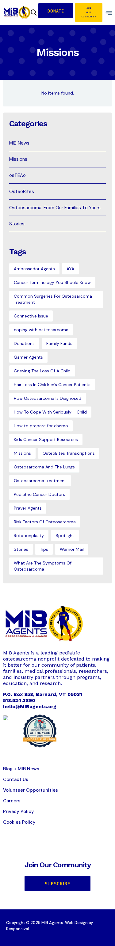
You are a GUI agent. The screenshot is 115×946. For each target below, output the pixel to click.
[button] (107, 12)
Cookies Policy (19, 822)
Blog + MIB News (21, 769)
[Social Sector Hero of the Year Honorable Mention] (39, 730)
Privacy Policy (18, 811)
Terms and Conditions (28, 943)
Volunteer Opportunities (30, 790)
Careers (12, 801)
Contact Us (15, 779)
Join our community (89, 12)
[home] (17, 13)
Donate (56, 11)
